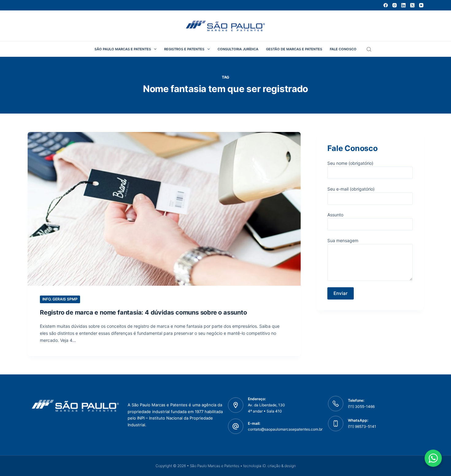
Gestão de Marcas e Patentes (294, 49)
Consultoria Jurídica (238, 49)
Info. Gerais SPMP (60, 299)
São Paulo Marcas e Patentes (122, 49)
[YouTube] (421, 5)
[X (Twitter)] (412, 5)
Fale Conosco (343, 49)
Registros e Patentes (184, 49)
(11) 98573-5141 (362, 426)
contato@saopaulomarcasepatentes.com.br (285, 429)
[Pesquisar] (369, 49)
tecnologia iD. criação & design (269, 465)
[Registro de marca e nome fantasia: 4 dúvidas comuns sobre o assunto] (164, 209)
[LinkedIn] (403, 5)
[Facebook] (386, 5)
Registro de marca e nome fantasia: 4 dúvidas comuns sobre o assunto (143, 312)
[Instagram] (394, 5)
